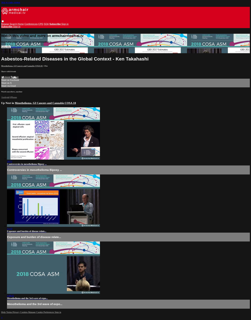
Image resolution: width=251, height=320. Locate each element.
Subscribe (6, 47)
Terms (9, 312)
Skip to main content (10, 2)
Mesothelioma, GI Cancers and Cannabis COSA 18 (22, 66)
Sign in (65, 24)
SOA (46, 24)
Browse (5, 24)
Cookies (24, 312)
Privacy (16, 312)
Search (14, 24)
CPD (40, 24)
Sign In (16, 26)
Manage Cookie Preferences (41, 312)
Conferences (31, 24)
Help (3, 312)
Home (21, 24)
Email (15, 77)
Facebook (6, 77)
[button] (3, 21)
